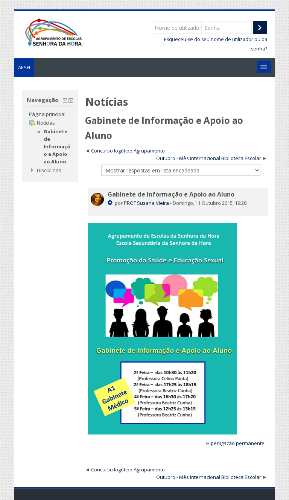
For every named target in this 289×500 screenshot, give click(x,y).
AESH (24, 67)
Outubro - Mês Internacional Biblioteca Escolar (208, 158)
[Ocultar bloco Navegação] (65, 100)
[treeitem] (50, 114)
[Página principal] (53, 31)
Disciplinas (49, 170)
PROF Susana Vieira (146, 203)
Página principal (47, 114)
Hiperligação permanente (235, 443)
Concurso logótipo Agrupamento (128, 150)
